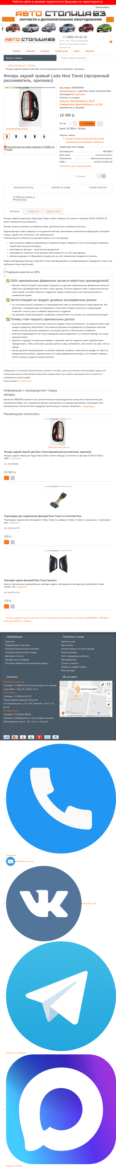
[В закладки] (104, 176)
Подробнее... (89, 406)
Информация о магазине (17, 645)
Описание (15, 211)
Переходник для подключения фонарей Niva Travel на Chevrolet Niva (42, 516)
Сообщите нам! (24, 381)
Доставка (30, 51)
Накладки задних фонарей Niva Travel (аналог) (30, 580)
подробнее (15, 458)
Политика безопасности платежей (22, 649)
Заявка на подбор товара (73, 667)
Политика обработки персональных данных (26, 663)
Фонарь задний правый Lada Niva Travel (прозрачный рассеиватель (39, 618)
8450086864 (92, 618)
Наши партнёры (69, 652)
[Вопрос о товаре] (99, 176)
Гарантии (9, 641)
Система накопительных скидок (21, 652)
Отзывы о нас (61, 51)
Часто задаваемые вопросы (75, 656)
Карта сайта (67, 645)
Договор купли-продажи (17, 659)
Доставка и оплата (14, 656)
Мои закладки (68, 670)
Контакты (44, 51)
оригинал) (79, 618)
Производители (68, 659)
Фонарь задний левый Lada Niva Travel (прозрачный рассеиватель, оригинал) (47, 451)
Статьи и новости (69, 663)
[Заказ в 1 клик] (100, 123)
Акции (76, 51)
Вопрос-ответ (53, 211)
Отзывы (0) (33, 211)
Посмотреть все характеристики (75, 166)
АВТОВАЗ (103, 618)
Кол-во (63, 123)
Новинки (16, 51)
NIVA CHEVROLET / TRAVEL (17, 621)
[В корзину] (6, 478)
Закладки (89, 51)
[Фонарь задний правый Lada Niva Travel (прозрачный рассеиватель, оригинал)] (7, 136)
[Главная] (4, 65)
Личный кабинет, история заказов (77, 649)
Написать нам (68, 641)
